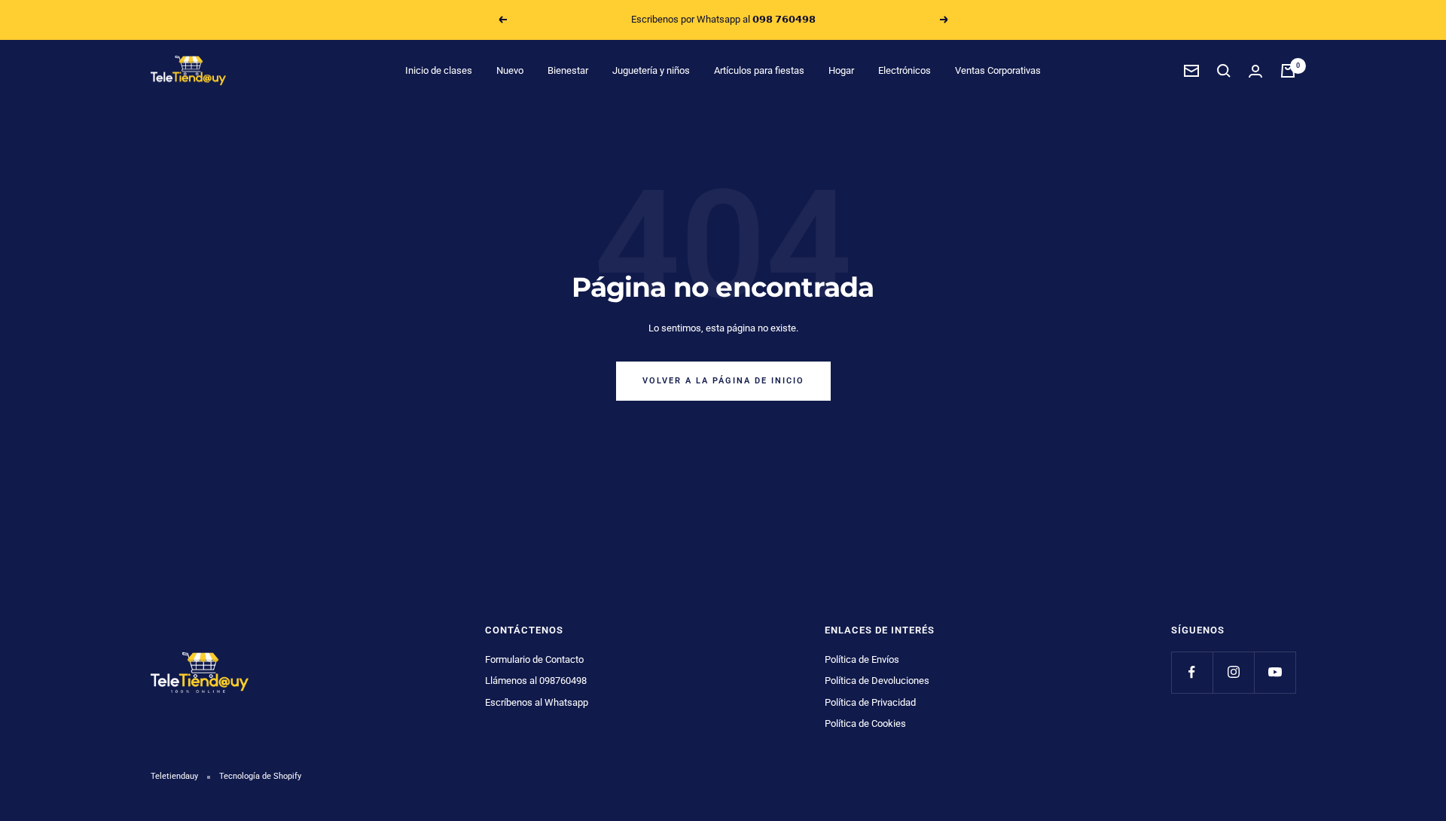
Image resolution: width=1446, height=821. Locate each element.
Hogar (841, 70)
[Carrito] (1287, 71)
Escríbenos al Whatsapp (536, 702)
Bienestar (568, 70)
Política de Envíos (862, 659)
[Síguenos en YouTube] (1274, 672)
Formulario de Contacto (534, 659)
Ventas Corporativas (998, 70)
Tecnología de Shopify (260, 776)
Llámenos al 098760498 (536, 680)
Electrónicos (904, 70)
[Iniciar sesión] (1255, 71)
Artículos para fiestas (759, 70)
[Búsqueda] (1224, 71)
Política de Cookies (865, 723)
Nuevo (509, 70)
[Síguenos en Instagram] (1233, 672)
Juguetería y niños (651, 70)
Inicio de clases (438, 70)
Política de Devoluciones (877, 680)
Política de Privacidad (870, 702)
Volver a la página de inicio (723, 381)
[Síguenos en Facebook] (1192, 672)
